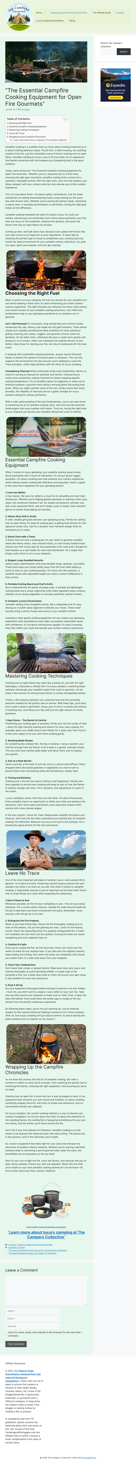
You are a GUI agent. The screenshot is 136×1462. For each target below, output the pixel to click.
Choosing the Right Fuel (19, 123)
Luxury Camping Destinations (50, 20)
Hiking (72, 20)
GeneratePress (89, 1457)
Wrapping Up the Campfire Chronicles (27, 136)
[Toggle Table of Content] (64, 119)
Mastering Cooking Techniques (24, 130)
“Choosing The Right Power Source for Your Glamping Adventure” (37, 1250)
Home (39, 12)
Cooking (120, 12)
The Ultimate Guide (102, 12)
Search (123, 51)
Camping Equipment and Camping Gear (68, 12)
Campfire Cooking (16, 1247)
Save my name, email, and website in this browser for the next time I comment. (45, 1334)
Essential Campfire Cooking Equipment (28, 126)
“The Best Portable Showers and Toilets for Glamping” (32, 1253)
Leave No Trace (16, 133)
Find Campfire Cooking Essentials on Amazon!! (46, 1227)
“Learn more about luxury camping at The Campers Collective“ (40, 140)
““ (46, 1234)
